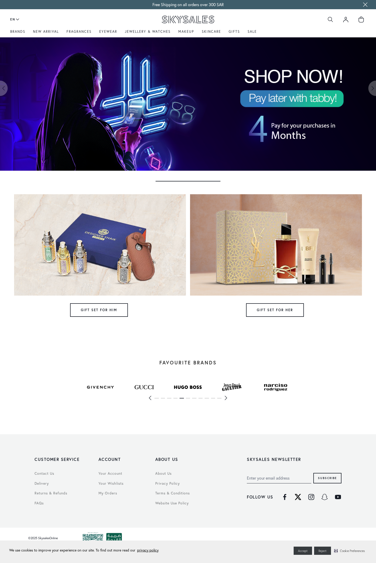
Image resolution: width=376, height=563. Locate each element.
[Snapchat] (325, 497)
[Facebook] (285, 497)
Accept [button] (303, 551)
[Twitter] (298, 497)
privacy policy (148, 550)
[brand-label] (100, 387)
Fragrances (79, 31)
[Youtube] (338, 497)
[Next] (226, 398)
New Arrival (46, 31)
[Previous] (150, 398)
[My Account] (345, 19)
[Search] (330, 19)
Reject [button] (322, 551)
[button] (349, 551)
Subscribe (327, 478)
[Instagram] (311, 497)
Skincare (211, 31)
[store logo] (188, 19)
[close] (365, 4)
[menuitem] (19, 33)
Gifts (234, 31)
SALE (252, 31)
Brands (17, 31)
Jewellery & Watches (148, 31)
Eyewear (108, 31)
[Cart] (361, 19)
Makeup (186, 31)
